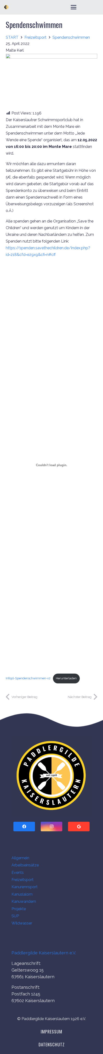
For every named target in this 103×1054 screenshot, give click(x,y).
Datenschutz (52, 1044)
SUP (15, 916)
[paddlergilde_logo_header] (6, 7)
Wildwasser (21, 923)
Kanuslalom (22, 894)
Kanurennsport (24, 887)
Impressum (51, 1031)
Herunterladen (66, 678)
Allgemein (20, 858)
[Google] (79, 826)
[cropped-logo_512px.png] (51, 776)
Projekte (18, 909)
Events (17, 872)
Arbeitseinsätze (25, 865)
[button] (74, 7)
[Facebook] (24, 826)
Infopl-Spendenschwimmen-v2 (28, 678)
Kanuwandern (23, 901)
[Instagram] (51, 826)
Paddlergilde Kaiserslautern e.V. (43, 952)
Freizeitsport (22, 879)
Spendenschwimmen (34, 24)
